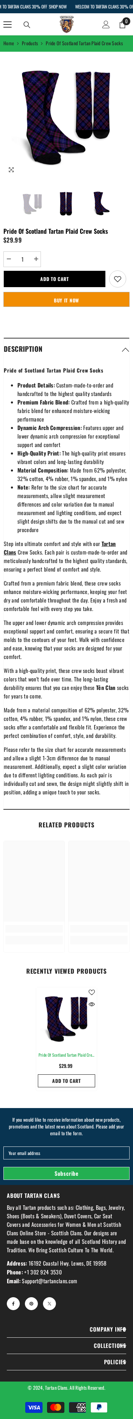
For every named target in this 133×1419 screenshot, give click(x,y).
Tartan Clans (56, 1387)
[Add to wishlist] (117, 278)
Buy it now (66, 300)
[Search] (27, 25)
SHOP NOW (57, 6)
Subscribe (66, 1173)
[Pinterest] (31, 1303)
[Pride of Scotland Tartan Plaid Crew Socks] (66, 1017)
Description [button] (23, 349)
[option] (66, 115)
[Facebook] (13, 1303)
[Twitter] (49, 1303)
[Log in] (106, 24)
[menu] (7, 24)
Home (8, 43)
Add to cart (54, 278)
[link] (34, 929)
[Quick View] (92, 1004)
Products (30, 43)
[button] (66, 348)
